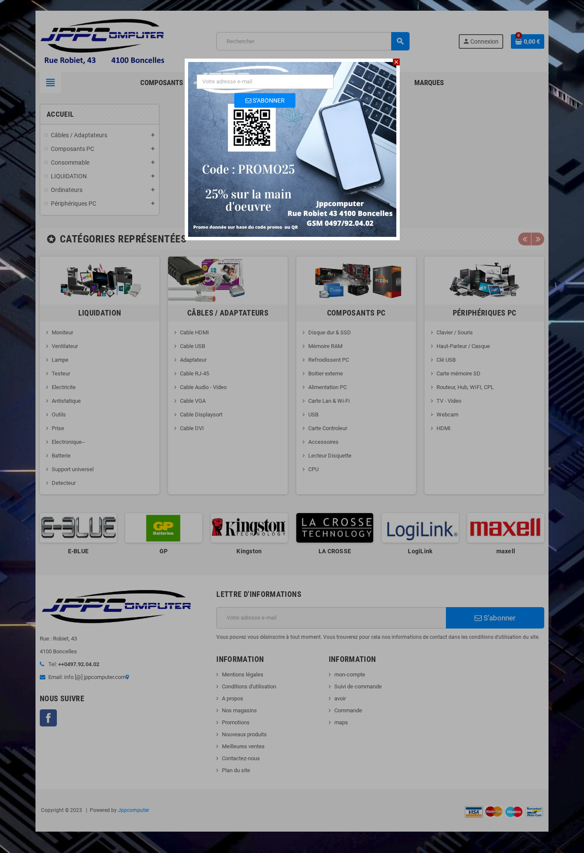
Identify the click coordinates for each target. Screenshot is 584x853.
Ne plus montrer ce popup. (239, 230)
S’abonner (268, 100)
